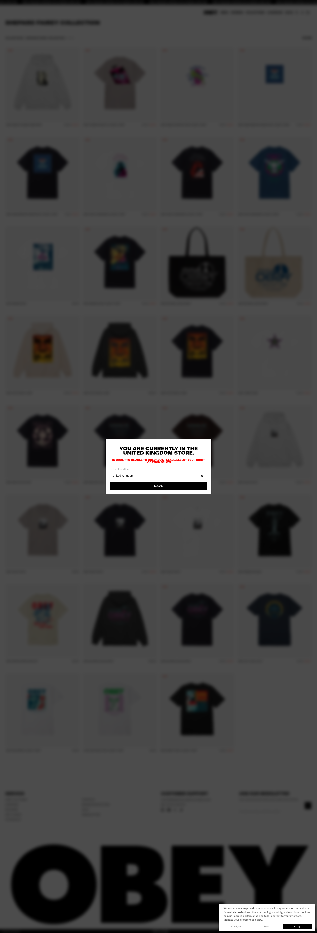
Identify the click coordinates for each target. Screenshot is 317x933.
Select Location (119, 469)
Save (158, 486)
